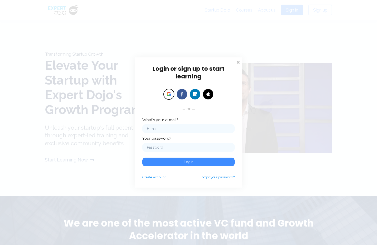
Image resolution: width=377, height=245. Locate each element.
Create (154, 177)
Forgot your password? (217, 177)
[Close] (238, 62)
